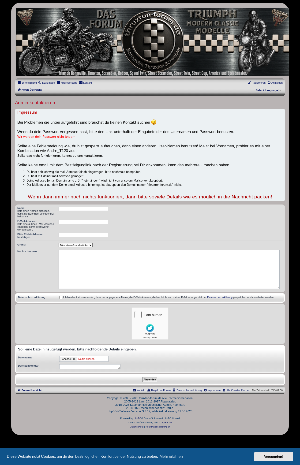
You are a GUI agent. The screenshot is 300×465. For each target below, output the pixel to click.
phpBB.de (166, 422)
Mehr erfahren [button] (171, 456)
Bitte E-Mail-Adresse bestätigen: (29, 235)
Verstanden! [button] (273, 456)
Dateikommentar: (28, 365)
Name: (21, 208)
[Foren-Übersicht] (150, 42)
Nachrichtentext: (27, 251)
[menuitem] (66, 83)
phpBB (137, 418)
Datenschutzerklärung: (32, 297)
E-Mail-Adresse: (27, 221)
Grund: (21, 244)
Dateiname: (25, 357)
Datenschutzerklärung (219, 297)
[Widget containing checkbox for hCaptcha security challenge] (150, 323)
